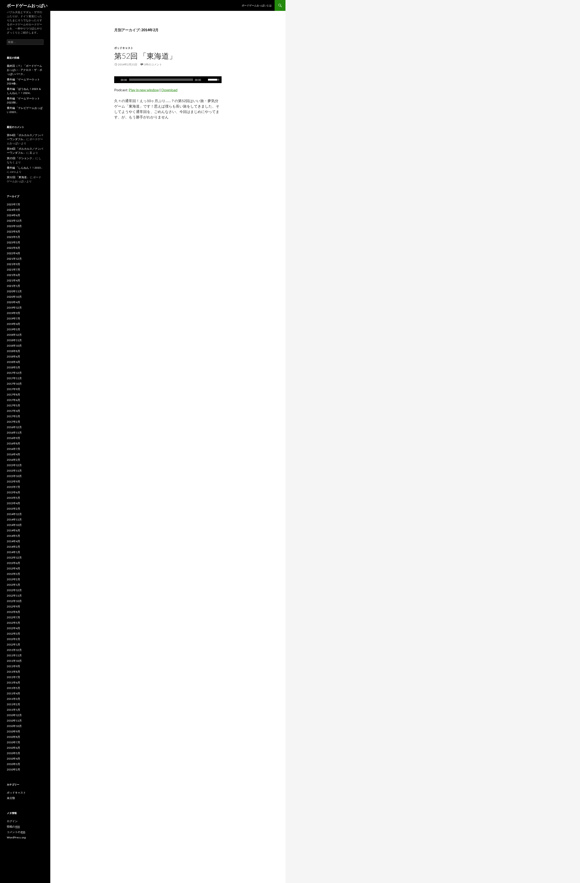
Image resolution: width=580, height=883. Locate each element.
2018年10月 (14, 345)
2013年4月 (13, 568)
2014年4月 (13, 541)
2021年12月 (14, 258)
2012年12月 (14, 590)
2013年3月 (13, 574)
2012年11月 (14, 595)
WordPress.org (16, 837)
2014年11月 (14, 519)
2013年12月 (14, 557)
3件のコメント (153, 64)
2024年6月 (13, 215)
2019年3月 (13, 329)
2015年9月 (13, 481)
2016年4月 (13, 454)
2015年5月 (13, 497)
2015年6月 (13, 492)
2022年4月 (13, 253)
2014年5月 (13, 535)
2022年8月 (13, 248)
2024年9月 (13, 209)
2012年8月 (13, 612)
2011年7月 (13, 677)
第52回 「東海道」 (145, 55)
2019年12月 (14, 307)
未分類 (11, 798)
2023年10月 (14, 226)
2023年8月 (13, 231)
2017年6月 (13, 400)
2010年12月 (14, 715)
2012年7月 (13, 617)
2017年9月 (13, 389)
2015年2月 (13, 508)
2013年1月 (13, 584)
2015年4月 (13, 503)
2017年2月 (13, 421)
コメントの (16, 832)
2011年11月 (14, 655)
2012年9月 (13, 606)
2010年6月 (13, 747)
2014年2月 (13, 546)
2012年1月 (13, 644)
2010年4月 (13, 758)
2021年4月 (13, 280)
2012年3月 (13, 633)
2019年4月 (13, 324)
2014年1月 (13, 552)
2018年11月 (14, 340)
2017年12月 (14, 372)
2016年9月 (13, 438)
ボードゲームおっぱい (27, 5)
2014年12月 (14, 514)
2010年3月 (13, 764)
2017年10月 (14, 383)
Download (169, 90)
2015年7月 (13, 487)
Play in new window (144, 90)
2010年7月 (13, 742)
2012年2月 (13, 639)
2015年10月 (14, 476)
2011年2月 (13, 704)
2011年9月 (13, 666)
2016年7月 (13, 449)
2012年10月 (14, 601)
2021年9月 (13, 264)
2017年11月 (14, 378)
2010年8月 (13, 737)
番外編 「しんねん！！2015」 (25, 167)
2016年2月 (13, 459)
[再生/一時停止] (117, 80)
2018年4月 (13, 362)
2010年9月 (13, 731)
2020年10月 (14, 296)
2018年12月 (14, 334)
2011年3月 (13, 699)
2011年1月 (13, 709)
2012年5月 (13, 622)
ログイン (12, 821)
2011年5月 (13, 688)
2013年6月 (13, 563)
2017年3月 (13, 416)
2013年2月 (13, 579)
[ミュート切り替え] (205, 80)
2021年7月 (13, 269)
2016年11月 (14, 432)
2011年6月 (13, 682)
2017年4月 (13, 411)
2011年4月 (13, 693)
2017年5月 (13, 405)
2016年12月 (14, 427)
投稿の (13, 826)
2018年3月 (13, 367)
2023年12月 (14, 220)
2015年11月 (14, 470)
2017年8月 (13, 394)
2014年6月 (13, 530)
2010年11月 (14, 720)
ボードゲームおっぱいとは (257, 5)
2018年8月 (13, 351)
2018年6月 (13, 356)
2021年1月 (13, 286)
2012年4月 (13, 628)
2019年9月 (13, 313)
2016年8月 (13, 443)
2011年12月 (14, 650)
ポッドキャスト (123, 48)
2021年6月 (13, 275)
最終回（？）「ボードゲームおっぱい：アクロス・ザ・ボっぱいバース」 (24, 70)
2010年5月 (13, 753)
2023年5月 (13, 237)
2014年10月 (14, 525)
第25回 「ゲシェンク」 (21, 158)
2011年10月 (14, 660)
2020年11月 (14, 291)
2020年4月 (13, 302)
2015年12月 (14, 465)
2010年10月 (14, 726)
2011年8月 (13, 671)
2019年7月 (13, 318)
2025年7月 (13, 204)
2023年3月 (13, 242)
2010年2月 (13, 769)
